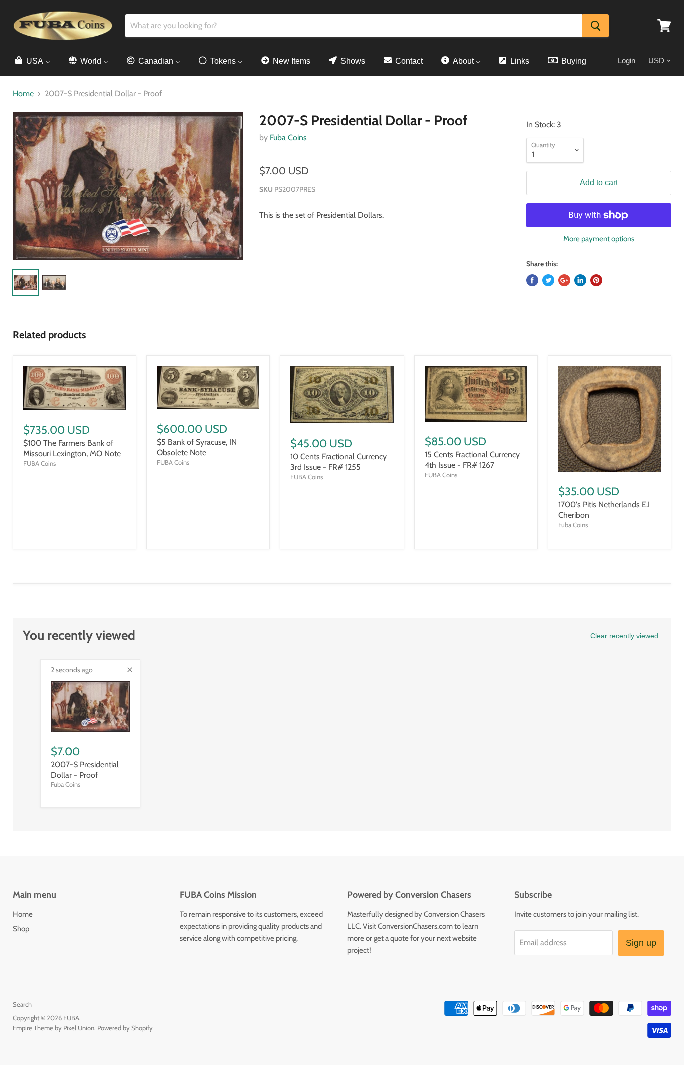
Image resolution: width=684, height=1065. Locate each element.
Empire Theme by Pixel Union (53, 1028)
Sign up (641, 943)
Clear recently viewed (624, 636)
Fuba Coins (288, 137)
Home (23, 93)
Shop (21, 928)
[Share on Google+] (564, 280)
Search (22, 1004)
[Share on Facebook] (532, 280)
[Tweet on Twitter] (548, 280)
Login (626, 60)
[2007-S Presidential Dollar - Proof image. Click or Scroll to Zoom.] (128, 186)
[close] (130, 670)
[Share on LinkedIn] (580, 280)
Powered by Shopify (125, 1028)
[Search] (595, 25)
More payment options (598, 239)
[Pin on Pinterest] (596, 280)
